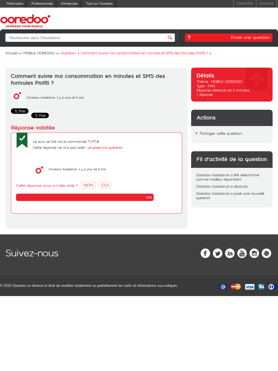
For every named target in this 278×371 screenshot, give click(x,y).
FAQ (211, 85)
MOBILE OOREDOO (226, 81)
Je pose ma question (105, 147)
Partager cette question (221, 133)
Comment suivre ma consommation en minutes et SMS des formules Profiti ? (88, 79)
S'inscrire (266, 3)
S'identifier (244, 3)
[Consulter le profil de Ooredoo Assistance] (17, 100)
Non (88, 185)
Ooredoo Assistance (41, 97)
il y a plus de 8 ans (92, 169)
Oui (104, 185)
